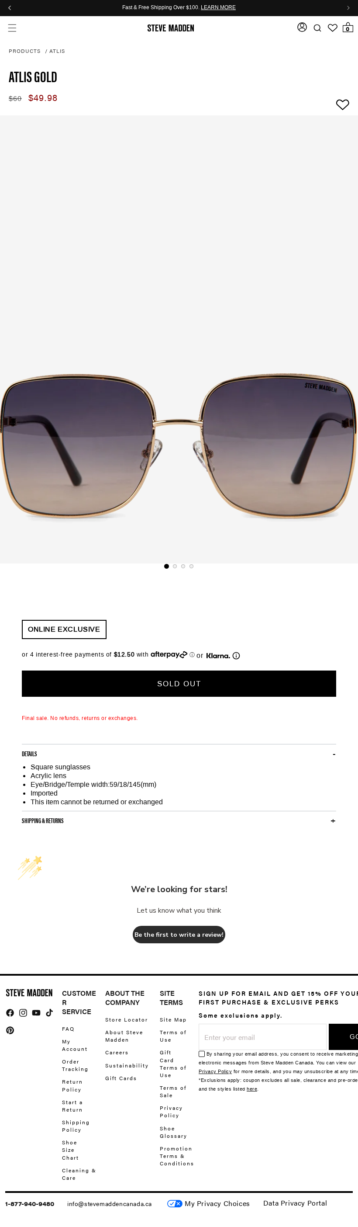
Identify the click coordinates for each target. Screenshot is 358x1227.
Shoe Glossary (173, 1132)
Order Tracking (75, 1065)
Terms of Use (173, 1035)
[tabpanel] (179, 339)
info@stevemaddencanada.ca (109, 1203)
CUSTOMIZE (217, 1203)
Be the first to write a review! (179, 935)
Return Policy (72, 1085)
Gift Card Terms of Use (173, 1063)
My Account (75, 1045)
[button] (12, 28)
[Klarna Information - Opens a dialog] (218, 655)
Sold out (179, 683)
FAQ (68, 1028)
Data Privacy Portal (295, 1203)
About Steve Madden (124, 1035)
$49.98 (43, 98)
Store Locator (126, 1019)
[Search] (317, 28)
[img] (10, 1013)
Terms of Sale (173, 1091)
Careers (117, 1052)
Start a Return (72, 1105)
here (252, 1089)
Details (29, 753)
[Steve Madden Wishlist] (332, 28)
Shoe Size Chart (70, 1149)
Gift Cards (121, 1078)
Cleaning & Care (79, 1174)
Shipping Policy (76, 1125)
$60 (15, 98)
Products (25, 51)
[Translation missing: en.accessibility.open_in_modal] (179, 339)
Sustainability (127, 1065)
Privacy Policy (171, 1111)
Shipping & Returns (43, 820)
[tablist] (179, 566)
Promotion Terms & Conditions (177, 1155)
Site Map (173, 1019)
